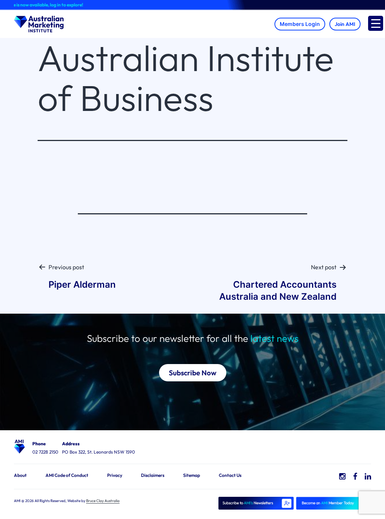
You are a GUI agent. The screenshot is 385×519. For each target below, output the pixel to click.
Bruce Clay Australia (103, 500)
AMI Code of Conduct (66, 475)
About (20, 475)
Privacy (114, 475)
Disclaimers (152, 475)
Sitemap (191, 475)
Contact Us (230, 475)
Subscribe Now (193, 372)
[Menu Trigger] (375, 23)
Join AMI (345, 24)
